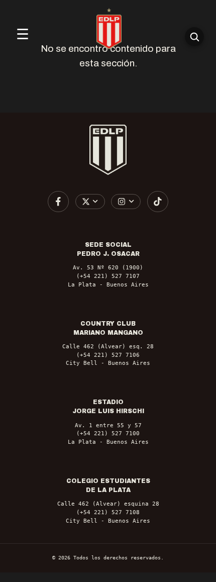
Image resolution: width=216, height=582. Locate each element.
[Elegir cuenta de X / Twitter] (90, 201)
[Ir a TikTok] (157, 201)
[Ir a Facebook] (58, 201)
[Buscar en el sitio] (194, 36)
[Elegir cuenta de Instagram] (126, 201)
